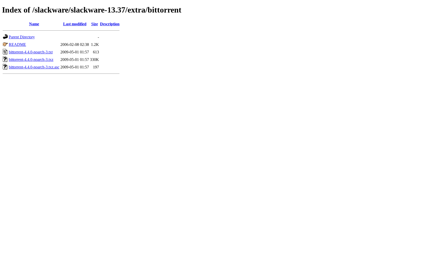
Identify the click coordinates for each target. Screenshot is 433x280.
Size (94, 24)
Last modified (74, 24)
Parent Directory (22, 37)
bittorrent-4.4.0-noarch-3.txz (31, 59)
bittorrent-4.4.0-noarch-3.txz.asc (34, 67)
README (17, 44)
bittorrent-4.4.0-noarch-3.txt (31, 52)
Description (110, 24)
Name (34, 24)
